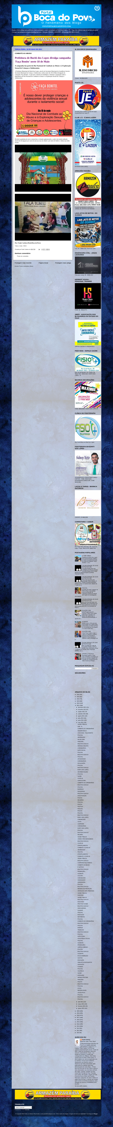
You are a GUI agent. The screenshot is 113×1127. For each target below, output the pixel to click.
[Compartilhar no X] (45, 249)
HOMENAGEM (81, 880)
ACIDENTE (85, 621)
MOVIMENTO (81, 917)
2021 (78, 705)
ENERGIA (80, 927)
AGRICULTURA (82, 780)
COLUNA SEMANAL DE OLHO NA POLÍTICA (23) (90, 600)
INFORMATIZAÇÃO (83, 772)
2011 (78, 1030)
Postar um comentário (22, 256)
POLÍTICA (80, 806)
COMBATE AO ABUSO (84, 865)
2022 (78, 703)
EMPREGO (81, 789)
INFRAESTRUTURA (83, 977)
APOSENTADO (82, 759)
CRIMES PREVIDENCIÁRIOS (85, 839)
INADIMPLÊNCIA (82, 731)
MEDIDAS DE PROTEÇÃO (85, 888)
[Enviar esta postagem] (39, 249)
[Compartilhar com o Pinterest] (49, 249)
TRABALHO (81, 930)
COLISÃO (80, 875)
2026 (78, 694)
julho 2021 (81, 718)
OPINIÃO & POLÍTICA (88, 654)
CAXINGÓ (80, 910)
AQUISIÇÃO (81, 964)
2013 (78, 1026)
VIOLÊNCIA (81, 971)
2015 (78, 1021)
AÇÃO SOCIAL (81, 750)
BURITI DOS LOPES (83, 769)
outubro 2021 (81, 711)
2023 (78, 701)
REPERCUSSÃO (82, 990)
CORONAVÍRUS (82, 748)
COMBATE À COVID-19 (84, 847)
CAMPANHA (81, 824)
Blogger (96, 1113)
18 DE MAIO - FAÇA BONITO (85, 733)
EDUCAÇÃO (81, 901)
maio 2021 (81, 722)
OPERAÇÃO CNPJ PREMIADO (86, 891)
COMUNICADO (81, 819)
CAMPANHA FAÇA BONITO (85, 862)
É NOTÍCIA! (81, 867)
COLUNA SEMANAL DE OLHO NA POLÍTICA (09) (90, 566)
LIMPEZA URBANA (83, 947)
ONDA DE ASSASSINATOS (85, 962)
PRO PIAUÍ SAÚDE (83, 904)
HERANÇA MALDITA (83, 746)
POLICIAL (84, 588)
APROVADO (81, 975)
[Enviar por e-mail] (42, 249)
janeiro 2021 (81, 1008)
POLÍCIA (80, 798)
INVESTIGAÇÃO (82, 795)
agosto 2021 (81, 716)
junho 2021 (81, 720)
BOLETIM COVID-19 (83, 743)
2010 (78, 1032)
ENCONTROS (81, 791)
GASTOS (80, 958)
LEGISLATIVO (81, 992)
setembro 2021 (82, 713)
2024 (78, 699)
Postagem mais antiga (63, 263)
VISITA (79, 821)
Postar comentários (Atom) (26, 266)
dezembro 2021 (82, 707)
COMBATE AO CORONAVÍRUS (86, 728)
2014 (78, 1024)
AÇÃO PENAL (81, 936)
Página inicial (43, 263)
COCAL (79, 988)
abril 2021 (80, 1001)
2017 (78, 1017)
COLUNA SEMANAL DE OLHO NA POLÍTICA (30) (90, 577)
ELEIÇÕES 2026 (86, 610)
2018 (78, 1015)
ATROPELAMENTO (83, 845)
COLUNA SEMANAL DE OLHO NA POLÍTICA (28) (90, 643)
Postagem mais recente (23, 263)
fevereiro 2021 (82, 1006)
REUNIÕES (81, 800)
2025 (78, 696)
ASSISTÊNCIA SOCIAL (84, 938)
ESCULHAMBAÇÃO (83, 956)
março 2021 (81, 1004)
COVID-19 (80, 778)
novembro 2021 (82, 709)
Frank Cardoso (86, 1039)
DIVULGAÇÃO (81, 763)
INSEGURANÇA (82, 908)
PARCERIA (80, 741)
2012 (78, 1028)
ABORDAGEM (81, 737)
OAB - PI (80, 726)
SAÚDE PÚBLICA (82, 724)
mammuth (83, 1113)
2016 (78, 1019)
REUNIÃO (80, 834)
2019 (78, 1013)
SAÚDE (80, 776)
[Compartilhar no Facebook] (47, 249)
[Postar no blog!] (44, 249)
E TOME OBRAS (86, 555)
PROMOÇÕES (81, 871)
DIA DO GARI (81, 739)
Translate (27, 1109)
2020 (78, 1011)
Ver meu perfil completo (81, 1086)
